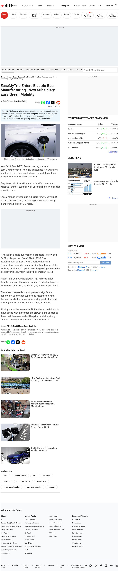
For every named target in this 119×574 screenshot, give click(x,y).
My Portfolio (100, 15)
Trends (76, 14)
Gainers (57, 14)
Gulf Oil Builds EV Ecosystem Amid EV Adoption (44, 449)
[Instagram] (106, 566)
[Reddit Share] (57, 102)
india (5, 476)
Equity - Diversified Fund (56, 529)
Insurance (46, 14)
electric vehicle (20, 476)
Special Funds (29, 540)
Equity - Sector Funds (55, 523)
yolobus (52, 487)
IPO (77, 70)
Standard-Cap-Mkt (75, 138)
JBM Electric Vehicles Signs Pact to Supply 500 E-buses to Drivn (45, 379)
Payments (26, 5)
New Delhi (22, 101)
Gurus (92, 5)
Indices (13, 14)
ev (34, 476)
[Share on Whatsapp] (43, 102)
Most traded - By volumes (9, 543)
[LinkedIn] (117, 566)
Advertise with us (77, 546)
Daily (8, 523)
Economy (53, 70)
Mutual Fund (67, 70)
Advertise (15, 565)
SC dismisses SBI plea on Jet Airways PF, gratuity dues (105, 167)
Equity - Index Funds (55, 519)
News (49, 5)
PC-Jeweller (73, 147)
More (108, 5)
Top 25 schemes (30, 520)
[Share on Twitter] (53, 102)
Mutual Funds (34, 15)
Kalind (70, 129)
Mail (40, 5)
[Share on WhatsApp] (90, 566)
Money (63, 5)
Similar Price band (6, 540)
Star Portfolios (87, 15)
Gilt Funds (28, 533)
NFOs (26, 550)
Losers (66, 14)
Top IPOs (7, 533)
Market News (8, 70)
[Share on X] (96, 566)
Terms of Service (38, 566)
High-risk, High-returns (32, 523)
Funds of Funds (30, 536)
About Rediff (3, 566)
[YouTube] (111, 566)
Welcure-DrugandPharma (78, 143)
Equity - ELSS (53, 516)
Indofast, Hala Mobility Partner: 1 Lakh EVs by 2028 (45, 426)
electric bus (41, 481)
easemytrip (8, 481)
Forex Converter (77, 533)
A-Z (2, 520)
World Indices (76, 543)
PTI (8, 326)
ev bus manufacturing (11, 487)
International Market (36, 70)
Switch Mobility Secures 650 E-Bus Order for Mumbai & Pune (44, 356)
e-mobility (46, 476)
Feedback (51, 565)
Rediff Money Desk (10, 101)
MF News (52, 533)
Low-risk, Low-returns (31, 530)
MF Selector (28, 553)
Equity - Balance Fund (55, 526)
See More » (113, 198)
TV (100, 5)
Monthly (19, 523)
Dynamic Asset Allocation (33, 546)
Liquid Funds (29, 543)
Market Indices (77, 536)
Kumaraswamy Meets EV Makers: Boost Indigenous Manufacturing (42, 403)
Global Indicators (77, 530)
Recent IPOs (5, 536)
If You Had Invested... (79, 526)
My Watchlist (112, 15)
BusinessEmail (80, 5)
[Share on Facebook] (48, 102)
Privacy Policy (26, 566)
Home (14, 5)
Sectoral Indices (77, 540)
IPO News (13, 536)
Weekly (13, 523)
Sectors (23, 14)
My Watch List (76, 523)
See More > (113, 152)
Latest (20, 70)
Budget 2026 (53, 536)
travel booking (24, 481)
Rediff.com (79, 565)
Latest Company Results (9, 550)
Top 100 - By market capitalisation (11, 546)
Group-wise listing (7, 530)
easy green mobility (34, 487)
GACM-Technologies (76, 133)
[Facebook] (101, 566)
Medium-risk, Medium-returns (34, 526)
